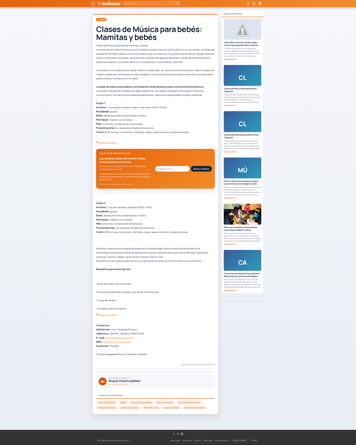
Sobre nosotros (221, 440)
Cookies (197, 440)
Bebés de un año (151, 407)
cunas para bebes (171, 407)
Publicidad (208, 440)
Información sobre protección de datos (116, 184)
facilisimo (110, 3)
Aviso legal (175, 440)
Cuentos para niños (106, 402)
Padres (101, 20)
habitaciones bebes (107, 407)
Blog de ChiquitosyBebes (124, 380)
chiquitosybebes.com (118, 384)
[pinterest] (260, 3)
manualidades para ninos (189, 402)
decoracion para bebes (194, 407)
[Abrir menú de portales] (93, 3)
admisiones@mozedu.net (119, 337)
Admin (254, 441)
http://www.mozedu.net (117, 341)
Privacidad (186, 440)
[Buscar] (178, 3)
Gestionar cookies (239, 441)
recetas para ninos (165, 402)
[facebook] (248, 3)
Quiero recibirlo (201, 169)
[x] (254, 3)
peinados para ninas (130, 407)
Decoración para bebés (141, 402)
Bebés (123, 402)
